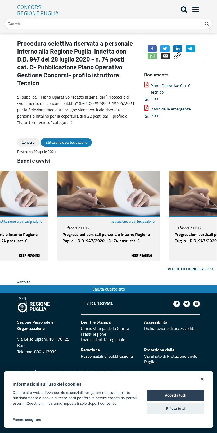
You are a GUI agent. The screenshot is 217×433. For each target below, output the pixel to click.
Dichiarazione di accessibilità (170, 328)
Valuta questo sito (108, 289)
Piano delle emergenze (170, 109)
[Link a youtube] (196, 304)
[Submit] (207, 24)
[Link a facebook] (176, 304)
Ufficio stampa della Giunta (105, 328)
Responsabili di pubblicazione (107, 356)
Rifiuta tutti (175, 408)
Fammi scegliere (27, 419)
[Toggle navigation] (194, 9)
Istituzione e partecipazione (133, 221)
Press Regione (93, 334)
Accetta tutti (175, 395)
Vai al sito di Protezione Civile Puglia (170, 359)
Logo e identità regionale (103, 339)
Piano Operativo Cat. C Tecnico (170, 89)
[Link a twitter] (186, 304)
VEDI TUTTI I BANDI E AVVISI (190, 268)
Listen (154, 98)
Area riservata (100, 303)
